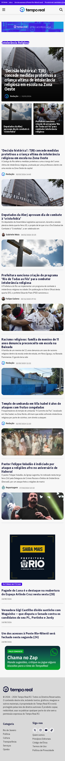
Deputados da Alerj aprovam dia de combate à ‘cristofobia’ (32, 216)
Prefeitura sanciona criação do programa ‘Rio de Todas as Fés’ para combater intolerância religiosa (30, 278)
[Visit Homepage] (32, 10)
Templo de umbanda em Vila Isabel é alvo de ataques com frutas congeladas (31, 405)
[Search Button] (61, 9)
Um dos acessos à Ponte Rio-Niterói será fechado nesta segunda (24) (24, 2)
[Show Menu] (3, 9)
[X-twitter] (34, 730)
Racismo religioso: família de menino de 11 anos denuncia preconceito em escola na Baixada (30, 343)
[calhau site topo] (32, 26)
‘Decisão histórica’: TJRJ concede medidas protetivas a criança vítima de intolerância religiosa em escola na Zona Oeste (31, 154)
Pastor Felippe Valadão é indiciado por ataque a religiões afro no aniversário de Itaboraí (29, 467)
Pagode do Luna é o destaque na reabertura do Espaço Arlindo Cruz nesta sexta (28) (31, 592)
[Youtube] (46, 730)
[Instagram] (40, 730)
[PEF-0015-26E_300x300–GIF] (32, 557)
